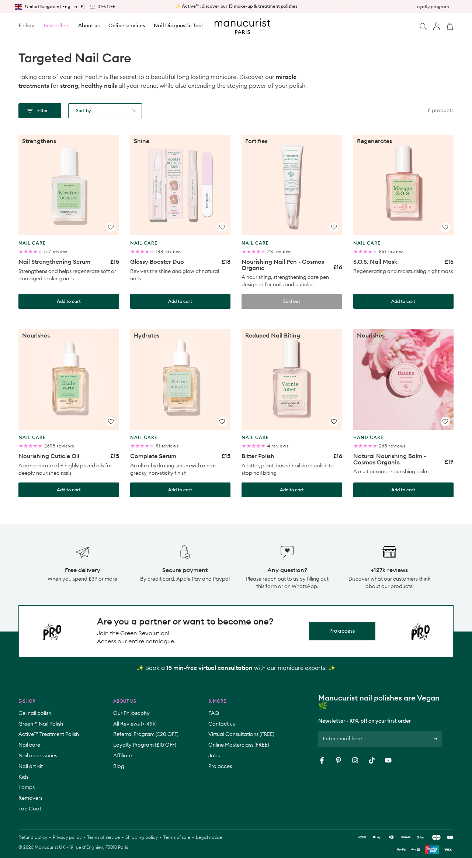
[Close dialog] (364, 339)
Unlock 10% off (305, 447)
